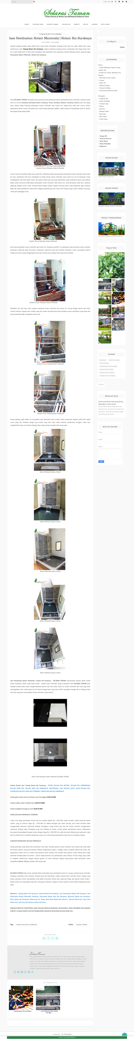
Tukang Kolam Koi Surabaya (50, 34)
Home (27, 24)
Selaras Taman (37, 954)
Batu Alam (105, 24)
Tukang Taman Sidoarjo (107, 372)
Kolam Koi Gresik (114, 360)
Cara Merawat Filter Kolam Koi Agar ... (49, 1012)
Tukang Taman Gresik (106, 369)
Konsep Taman (52, 24)
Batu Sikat (103, 360)
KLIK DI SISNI (40, 803)
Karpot (77, 24)
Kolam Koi (66, 24)
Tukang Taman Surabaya (107, 375)
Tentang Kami (37, 24)
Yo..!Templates (66, 1034)
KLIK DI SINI (51, 797)
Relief (85, 24)
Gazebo (95, 24)
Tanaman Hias (104, 363)
